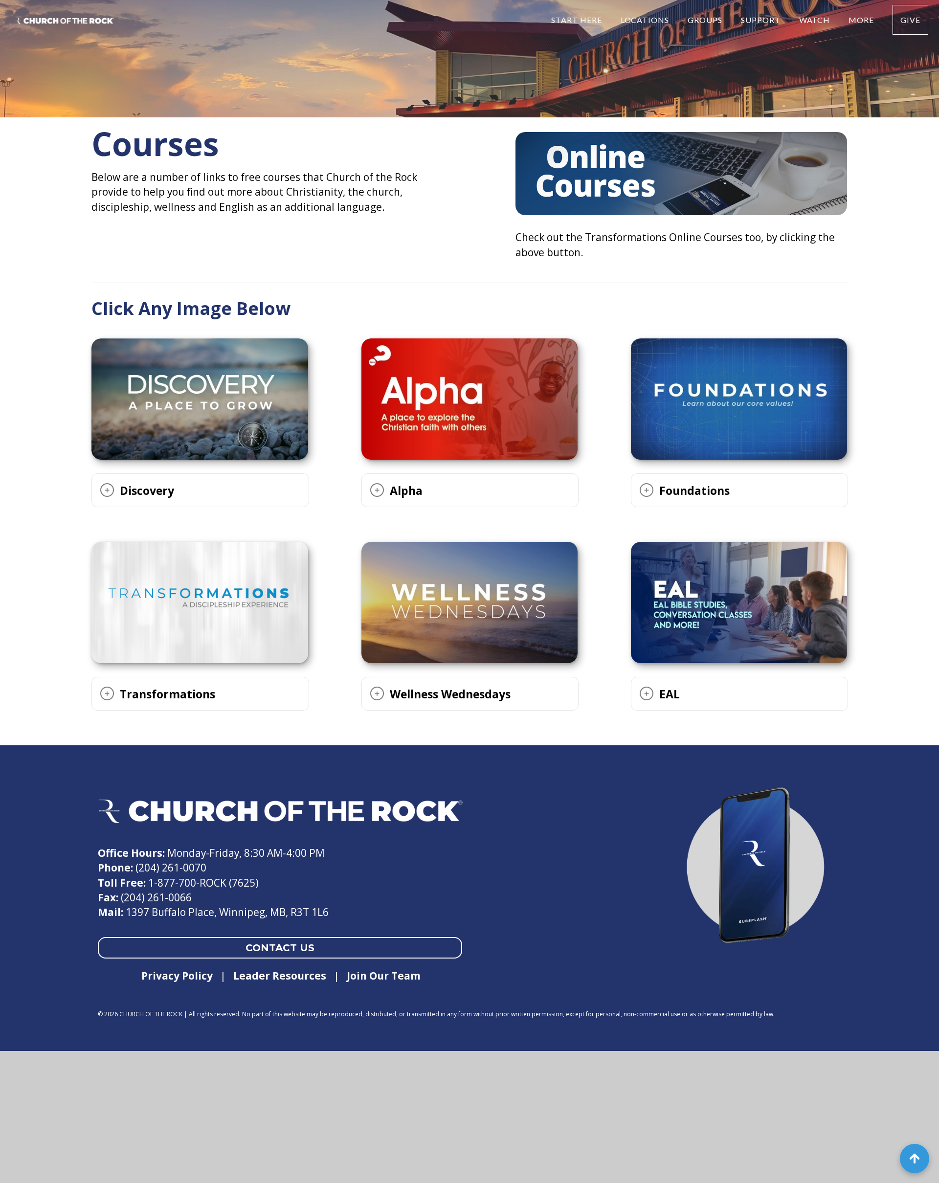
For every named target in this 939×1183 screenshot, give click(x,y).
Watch (815, 19)
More (862, 19)
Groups (706, 19)
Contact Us (280, 948)
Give (910, 19)
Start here (577, 19)
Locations (646, 19)
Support (761, 19)
